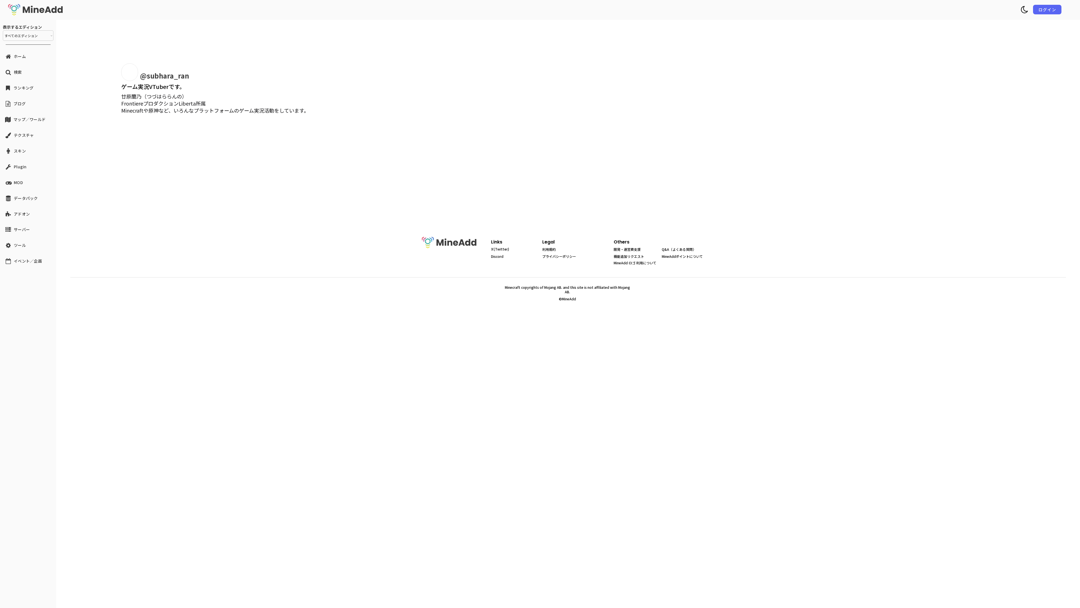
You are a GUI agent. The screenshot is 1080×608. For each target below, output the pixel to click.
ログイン (1047, 9)
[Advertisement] (197, 181)
